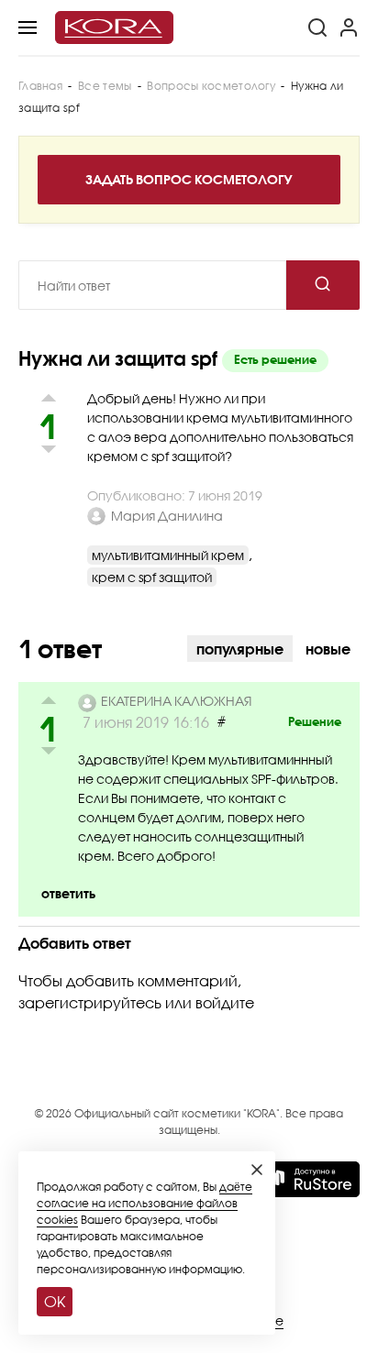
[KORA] (114, 27)
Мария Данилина (167, 515)
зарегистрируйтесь (89, 1002)
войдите (224, 1002)
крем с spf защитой (152, 577)
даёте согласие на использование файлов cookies (144, 1203)
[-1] (48, 753)
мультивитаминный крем (168, 555)
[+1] (48, 702)
